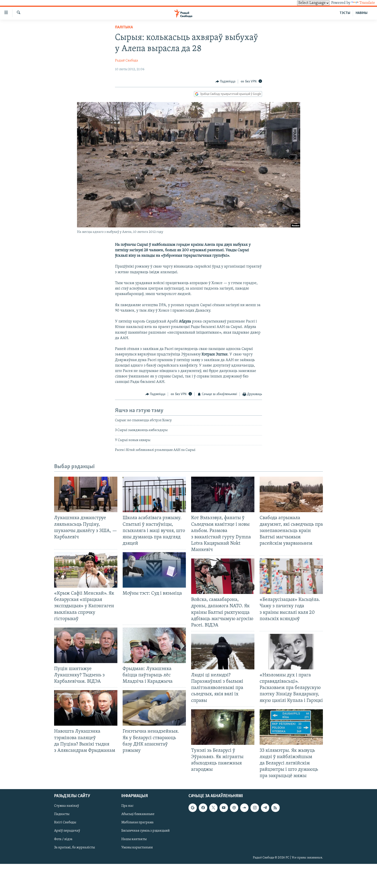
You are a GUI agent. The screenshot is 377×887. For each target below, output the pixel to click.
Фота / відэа (63, 839)
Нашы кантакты (134, 839)
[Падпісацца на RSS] (275, 808)
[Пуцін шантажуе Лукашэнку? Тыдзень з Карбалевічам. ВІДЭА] (85, 645)
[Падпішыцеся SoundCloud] (244, 808)
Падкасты (61, 814)
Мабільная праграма (137, 822)
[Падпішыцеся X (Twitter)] (213, 808)
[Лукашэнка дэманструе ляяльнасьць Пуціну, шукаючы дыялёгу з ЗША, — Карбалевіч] (85, 494)
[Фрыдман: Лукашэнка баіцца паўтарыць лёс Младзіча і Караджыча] (154, 645)
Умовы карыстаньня (137, 847)
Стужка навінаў (66, 806)
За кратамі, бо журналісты (74, 847)
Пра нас (127, 806)
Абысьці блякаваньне (137, 814)
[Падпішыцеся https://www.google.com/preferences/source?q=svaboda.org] (192, 808)
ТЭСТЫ (345, 13)
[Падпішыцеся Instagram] (254, 808)
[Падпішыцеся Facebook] (203, 808)
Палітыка (124, 27)
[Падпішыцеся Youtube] (223, 808)
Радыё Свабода (126, 60)
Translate (367, 3)
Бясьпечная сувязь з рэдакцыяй (145, 831)
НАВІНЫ (361, 13)
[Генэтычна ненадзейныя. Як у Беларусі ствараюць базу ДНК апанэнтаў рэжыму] (154, 708)
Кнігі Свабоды (65, 822)
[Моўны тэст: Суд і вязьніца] (154, 570)
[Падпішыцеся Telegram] (265, 808)
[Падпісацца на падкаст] (234, 808)
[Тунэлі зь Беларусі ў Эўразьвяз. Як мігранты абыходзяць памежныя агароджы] (222, 727)
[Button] (226, 81)
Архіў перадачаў (67, 831)
